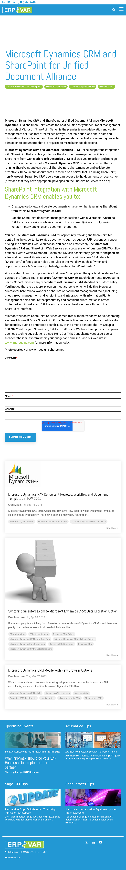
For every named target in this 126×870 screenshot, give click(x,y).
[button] (121, 8)
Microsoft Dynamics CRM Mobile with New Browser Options (50, 670)
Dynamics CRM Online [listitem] (63, 634)
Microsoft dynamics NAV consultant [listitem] (89, 521)
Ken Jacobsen (16, 617)
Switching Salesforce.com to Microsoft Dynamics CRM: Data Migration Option (62, 611)
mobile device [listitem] (47, 698)
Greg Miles (14, 504)
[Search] (114, 10)
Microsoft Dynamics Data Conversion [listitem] (27, 644)
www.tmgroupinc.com (19, 342)
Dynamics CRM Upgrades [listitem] (62, 644)
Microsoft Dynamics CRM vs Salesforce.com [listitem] (31, 649)
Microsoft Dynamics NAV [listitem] (21, 521)
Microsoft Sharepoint (56, 86)
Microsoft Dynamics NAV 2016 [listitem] (52, 521)
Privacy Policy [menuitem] (41, 852)
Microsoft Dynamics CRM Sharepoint (24, 86)
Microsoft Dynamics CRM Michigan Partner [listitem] (74, 639)
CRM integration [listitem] (17, 634)
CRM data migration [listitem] (39, 634)
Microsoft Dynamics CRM (83, 86)
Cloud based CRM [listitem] (93, 698)
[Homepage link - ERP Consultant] (24, 846)
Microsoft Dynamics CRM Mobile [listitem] (25, 693)
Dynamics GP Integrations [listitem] (58, 693)
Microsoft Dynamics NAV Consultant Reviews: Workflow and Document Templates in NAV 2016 (58, 496)
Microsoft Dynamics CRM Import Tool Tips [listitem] (30, 639)
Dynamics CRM (106, 86)
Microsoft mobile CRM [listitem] (69, 698)
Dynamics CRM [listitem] (85, 644)
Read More (112, 528)
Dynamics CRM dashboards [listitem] (23, 698)
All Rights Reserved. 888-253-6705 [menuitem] (19, 852)
